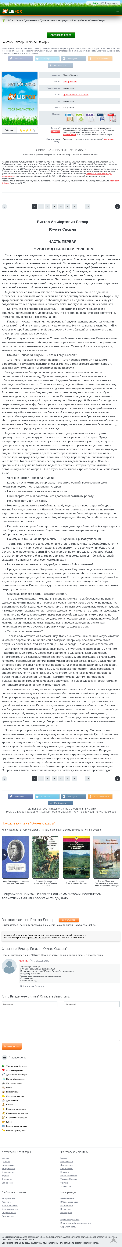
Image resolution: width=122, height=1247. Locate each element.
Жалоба (55, 131)
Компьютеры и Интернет (17, 1126)
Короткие (6, 1202)
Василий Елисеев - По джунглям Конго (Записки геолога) (45, 883)
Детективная (66, 1165)
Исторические (8, 1168)
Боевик (5, 1158)
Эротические (8, 1216)
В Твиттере (45, 59)
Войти (95, 3)
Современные (9, 1212)
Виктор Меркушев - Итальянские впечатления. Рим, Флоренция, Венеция (107, 883)
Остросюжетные (10, 1209)
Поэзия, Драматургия (15, 1130)
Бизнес (9, 1105)
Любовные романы (14, 1070)
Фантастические (10, 1205)
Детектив (6, 1161)
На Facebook (20, 59)
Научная (64, 1172)
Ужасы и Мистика (68, 1179)
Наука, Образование (15, 1079)
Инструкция (109, 139)
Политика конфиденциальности (75, 1223)
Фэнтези (64, 1183)
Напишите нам (69, 134)
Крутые (5, 1175)
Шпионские (7, 1183)
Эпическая (65, 1186)
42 (87, 206)
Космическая (66, 1168)
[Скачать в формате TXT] (90, 121)
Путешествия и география (75, 94)
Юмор (9, 1122)
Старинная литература (16, 1117)
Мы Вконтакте (60, 66)
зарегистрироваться (36, 937)
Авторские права (61, 34)
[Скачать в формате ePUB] (80, 121)
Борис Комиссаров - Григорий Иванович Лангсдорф (15, 882)
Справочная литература (17, 1113)
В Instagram (72, 59)
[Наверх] (113, 1241)
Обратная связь (68, 1227)
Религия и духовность (16, 1109)
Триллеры (7, 1179)
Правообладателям (69, 1219)
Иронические (8, 1165)
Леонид (23, 960)
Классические (8, 1172)
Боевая (64, 1158)
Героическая (66, 1161)
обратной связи (90, 1243)
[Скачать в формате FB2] (69, 121)
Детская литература (15, 1096)
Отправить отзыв (11, 1046)
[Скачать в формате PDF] (112, 121)
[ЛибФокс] (12, 11)
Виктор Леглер (70, 81)
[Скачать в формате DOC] (101, 121)
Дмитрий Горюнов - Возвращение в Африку (76, 882)
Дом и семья (12, 1100)
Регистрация (111, 3)
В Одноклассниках (102, 59)
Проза (9, 1087)
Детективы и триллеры (16, 1075)
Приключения (12, 1092)
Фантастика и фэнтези (16, 1066)
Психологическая (68, 1175)
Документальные (14, 1083)
